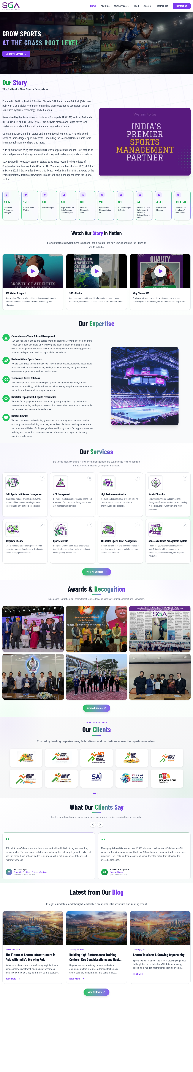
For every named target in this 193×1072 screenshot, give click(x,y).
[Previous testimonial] (93, 825)
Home (93, 6)
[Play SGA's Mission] (96, 271)
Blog (136, 6)
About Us (105, 6)
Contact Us (181, 6)
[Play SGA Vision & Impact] (33, 271)
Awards (147, 6)
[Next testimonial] (100, 825)
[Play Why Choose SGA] (160, 271)
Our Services (120, 6)
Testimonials (161, 6)
